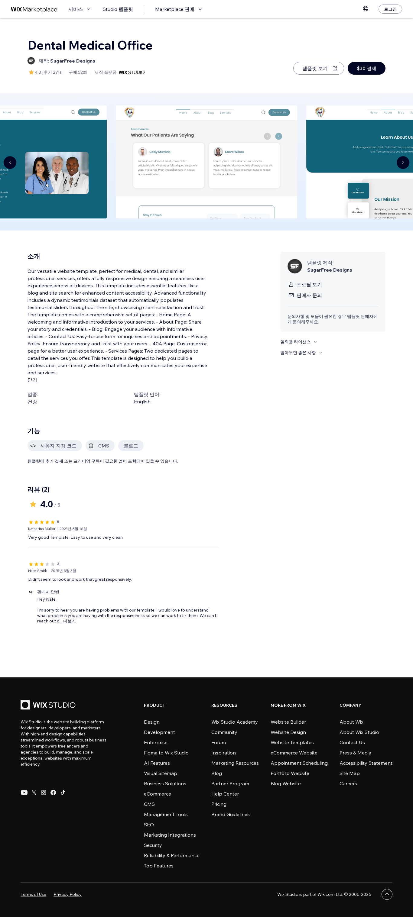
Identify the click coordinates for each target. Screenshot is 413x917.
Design (152, 722)
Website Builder (288, 722)
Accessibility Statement (366, 763)
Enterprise (155, 742)
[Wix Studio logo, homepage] (49, 705)
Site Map (350, 773)
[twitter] (33, 792)
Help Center (225, 794)
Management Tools (166, 814)
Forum (218, 742)
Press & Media (355, 753)
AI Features (157, 763)
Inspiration (223, 753)
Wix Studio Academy (234, 722)
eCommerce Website (294, 753)
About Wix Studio (359, 732)
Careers (348, 783)
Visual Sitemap (160, 773)
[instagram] (43, 792)
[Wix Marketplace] (34, 9)
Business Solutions (165, 783)
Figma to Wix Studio (166, 753)
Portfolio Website (290, 773)
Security (153, 845)
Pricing (218, 804)
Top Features (159, 866)
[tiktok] (63, 792)
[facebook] (53, 792)
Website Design (288, 732)
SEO (149, 825)
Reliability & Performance (172, 855)
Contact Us (352, 742)
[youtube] (24, 792)
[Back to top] (387, 894)
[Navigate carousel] (10, 162)
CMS (149, 804)
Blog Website (286, 783)
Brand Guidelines (230, 814)
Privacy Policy (68, 894)
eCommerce (157, 794)
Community (224, 732)
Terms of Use (33, 894)
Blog (216, 773)
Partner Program (230, 783)
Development (159, 732)
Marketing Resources (235, 763)
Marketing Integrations (170, 835)
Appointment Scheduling (299, 763)
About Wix (351, 722)
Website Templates (292, 742)
